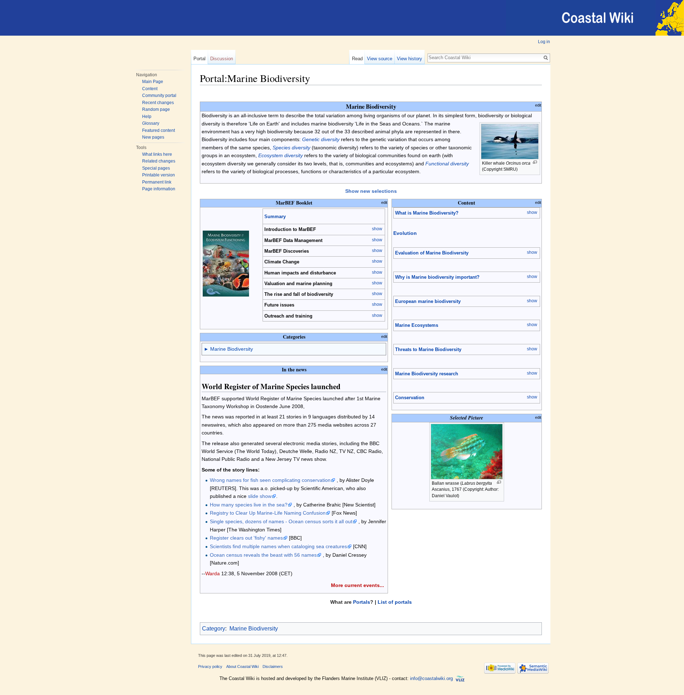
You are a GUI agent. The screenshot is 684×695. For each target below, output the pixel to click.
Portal (199, 58)
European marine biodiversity (428, 301)
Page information (158, 188)
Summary (275, 216)
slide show (259, 496)
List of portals (395, 602)
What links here (157, 154)
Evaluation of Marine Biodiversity (431, 253)
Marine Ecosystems (416, 325)
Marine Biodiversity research (426, 373)
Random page (156, 109)
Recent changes (158, 102)
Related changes (158, 161)
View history (409, 58)
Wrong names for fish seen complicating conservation (270, 480)
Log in (544, 41)
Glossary (150, 123)
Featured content (158, 130)
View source (379, 58)
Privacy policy (210, 666)
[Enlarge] (535, 162)
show (377, 228)
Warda (212, 573)
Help (146, 116)
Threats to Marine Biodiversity (428, 349)
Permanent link (156, 182)
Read (357, 58)
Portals (361, 602)
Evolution (405, 233)
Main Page (152, 81)
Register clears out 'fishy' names (246, 538)
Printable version (158, 175)
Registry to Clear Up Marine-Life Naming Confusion (268, 513)
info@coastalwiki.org (431, 678)
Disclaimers (273, 666)
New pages (153, 137)
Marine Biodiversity (231, 349)
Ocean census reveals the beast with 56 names (263, 555)
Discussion (221, 58)
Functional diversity (447, 163)
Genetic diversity (321, 139)
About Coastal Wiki (242, 666)
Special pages (156, 168)
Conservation (409, 397)
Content (149, 88)
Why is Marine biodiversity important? (437, 277)
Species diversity (291, 147)
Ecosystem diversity (280, 155)
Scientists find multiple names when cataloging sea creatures (278, 546)
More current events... (357, 585)
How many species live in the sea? (248, 505)
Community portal (159, 95)
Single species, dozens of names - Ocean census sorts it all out (281, 521)
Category (213, 629)
